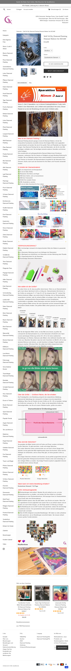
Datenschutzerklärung (9, 647)
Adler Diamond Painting (7, 280)
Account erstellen (28, 9)
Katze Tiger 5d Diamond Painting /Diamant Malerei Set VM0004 (42, 605)
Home (4, 30)
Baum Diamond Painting (7, 321)
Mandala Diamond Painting (8, 381)
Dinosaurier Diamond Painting (8, 493)
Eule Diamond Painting (7, 287)
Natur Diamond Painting (7, 307)
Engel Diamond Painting (7, 442)
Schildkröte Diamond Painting (8, 256)
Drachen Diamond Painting (8, 487)
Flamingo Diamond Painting (8, 182)
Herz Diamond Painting (7, 395)
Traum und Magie (8, 461)
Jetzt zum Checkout (56, 71)
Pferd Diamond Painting (7, 128)
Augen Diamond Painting (7, 424)
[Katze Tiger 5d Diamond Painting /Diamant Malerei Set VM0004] (42, 593)
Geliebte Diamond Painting (8, 449)
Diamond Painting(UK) (43, 636)
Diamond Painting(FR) (43, 639)
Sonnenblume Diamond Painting (8, 68)
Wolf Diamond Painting (7, 142)
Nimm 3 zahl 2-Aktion (7, 47)
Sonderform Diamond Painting (8, 520)
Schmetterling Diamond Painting (8, 294)
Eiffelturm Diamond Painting (8, 348)
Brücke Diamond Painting (8, 341)
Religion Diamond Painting (8, 507)
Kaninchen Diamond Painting (8, 222)
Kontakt (5, 636)
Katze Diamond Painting (7, 88)
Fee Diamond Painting (7, 455)
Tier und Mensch (8, 429)
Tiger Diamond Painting (7, 101)
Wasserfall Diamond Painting (8, 334)
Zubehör (5, 530)
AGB (21, 641)
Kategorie (6, 35)
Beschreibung (22, 83)
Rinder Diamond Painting (8, 242)
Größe (45, 47)
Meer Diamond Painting (7, 314)
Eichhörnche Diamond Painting (8, 202)
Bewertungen (7, 535)
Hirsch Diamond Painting (8, 229)
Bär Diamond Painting (7, 162)
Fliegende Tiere (7, 268)
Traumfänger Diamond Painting (8, 375)
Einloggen (19, 9)
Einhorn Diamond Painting (8, 473)
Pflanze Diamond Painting (8, 81)
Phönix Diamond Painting (8, 467)
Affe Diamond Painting (7, 168)
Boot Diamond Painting (7, 328)
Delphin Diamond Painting (8, 249)
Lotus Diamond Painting (7, 74)
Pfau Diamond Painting (7, 148)
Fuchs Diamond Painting (7, 108)
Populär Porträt (7, 418)
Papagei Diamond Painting (8, 274)
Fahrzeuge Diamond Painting (8, 361)
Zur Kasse (65, 9)
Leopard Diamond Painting (8, 135)
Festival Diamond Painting (8, 514)
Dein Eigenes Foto (7, 41)
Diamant (45, 54)
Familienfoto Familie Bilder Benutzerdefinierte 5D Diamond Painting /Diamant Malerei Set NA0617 (24, 607)
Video (4, 544)
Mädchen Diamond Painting (8, 435)
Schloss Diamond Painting (8, 480)
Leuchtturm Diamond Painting (8, 354)
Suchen (22, 639)
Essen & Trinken (8, 400)
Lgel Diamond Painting (7, 175)
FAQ (30, 83)
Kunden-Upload (7, 539)
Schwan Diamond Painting (8, 195)
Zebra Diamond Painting (7, 236)
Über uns (5, 639)
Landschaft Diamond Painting (8, 301)
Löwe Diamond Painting (7, 121)
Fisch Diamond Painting (7, 189)
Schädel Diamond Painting (8, 388)
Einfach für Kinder (8, 526)
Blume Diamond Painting (7, 54)
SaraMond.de (16, 665)
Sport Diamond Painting (7, 413)
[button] (20, 613)
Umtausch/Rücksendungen (28, 647)
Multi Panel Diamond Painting (8, 500)
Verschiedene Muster (7, 368)
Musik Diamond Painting (7, 406)
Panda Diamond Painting (7, 155)
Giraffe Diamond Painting (8, 209)
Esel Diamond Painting (7, 215)
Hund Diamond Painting (7, 94)
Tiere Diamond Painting (7, 263)
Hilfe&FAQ (23, 636)
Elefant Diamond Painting (8, 115)
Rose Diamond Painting (7, 61)
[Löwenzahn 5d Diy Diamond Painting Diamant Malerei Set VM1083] (60, 593)
